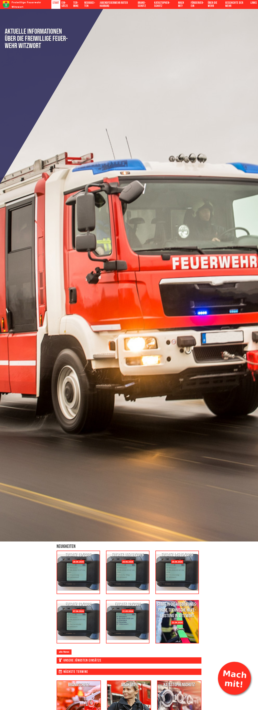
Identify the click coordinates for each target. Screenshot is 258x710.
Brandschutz (142, 4)
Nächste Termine (75, 672)
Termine (76, 4)
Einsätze (65, 4)
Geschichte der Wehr (234, 4)
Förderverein (197, 4)
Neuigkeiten (89, 4)
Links (254, 3)
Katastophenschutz (162, 4)
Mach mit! (181, 4)
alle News (64, 651)
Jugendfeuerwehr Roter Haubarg (114, 4)
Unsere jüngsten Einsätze (82, 660)
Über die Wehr (212, 4)
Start (56, 3)
